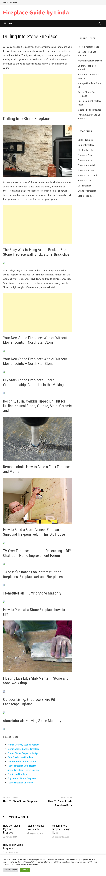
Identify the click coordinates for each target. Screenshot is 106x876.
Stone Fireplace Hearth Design (23, 769)
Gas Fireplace (84, 185)
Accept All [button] (25, 870)
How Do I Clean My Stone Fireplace (11, 829)
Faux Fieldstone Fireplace (20, 757)
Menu (10, 23)
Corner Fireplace (86, 144)
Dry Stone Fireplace (17, 774)
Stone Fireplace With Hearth (21, 765)
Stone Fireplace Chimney (20, 782)
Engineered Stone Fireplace (21, 778)
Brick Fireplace (85, 139)
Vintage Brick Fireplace (89, 109)
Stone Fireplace (86, 195)
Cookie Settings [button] (11, 870)
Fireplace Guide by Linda (36, 12)
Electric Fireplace (86, 150)
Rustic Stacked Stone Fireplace (23, 748)
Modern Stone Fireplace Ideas (22, 761)
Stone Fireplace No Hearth (35, 827)
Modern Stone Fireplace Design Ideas (61, 829)
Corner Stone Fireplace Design (22, 753)
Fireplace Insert (86, 160)
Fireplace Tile (84, 180)
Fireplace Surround (87, 175)
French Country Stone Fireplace (23, 744)
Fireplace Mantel (86, 165)
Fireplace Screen (86, 170)
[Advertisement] (37, 93)
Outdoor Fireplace (87, 190)
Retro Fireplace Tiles (88, 46)
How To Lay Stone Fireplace (13, 846)
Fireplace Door (85, 155)
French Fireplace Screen (90, 60)
